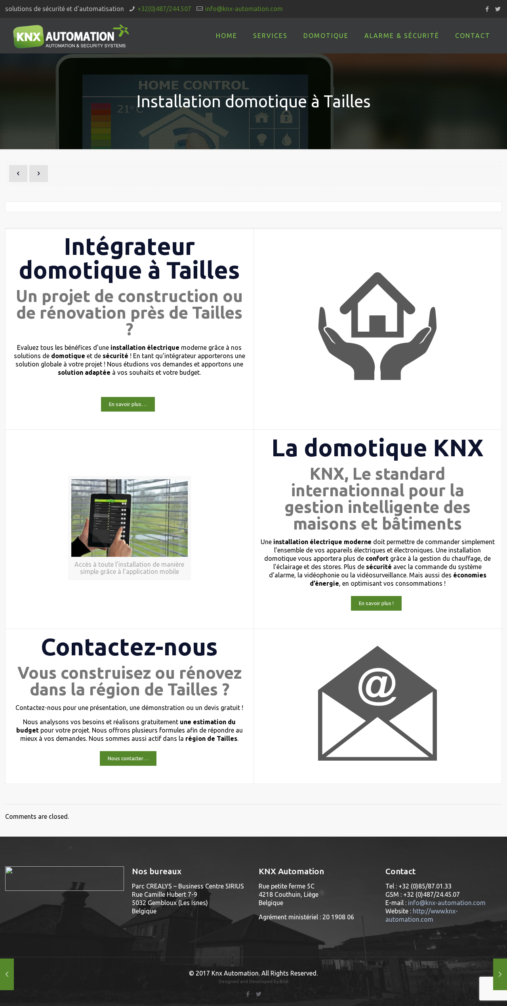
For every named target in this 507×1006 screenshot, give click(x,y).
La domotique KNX (377, 447)
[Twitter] (498, 9)
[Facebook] (487, 9)
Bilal (284, 981)
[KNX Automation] (71, 35)
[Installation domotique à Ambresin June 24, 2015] (500, 974)
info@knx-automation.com (244, 8)
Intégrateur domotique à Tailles (129, 258)
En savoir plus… (128, 404)
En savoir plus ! (376, 603)
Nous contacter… (128, 758)
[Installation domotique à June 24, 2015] (7, 974)
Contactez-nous (129, 646)
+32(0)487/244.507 (164, 8)
